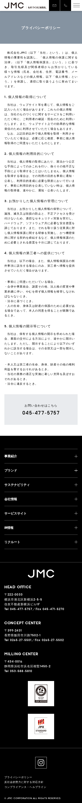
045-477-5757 (41, 412)
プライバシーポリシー (18, 777)
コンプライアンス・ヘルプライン (25, 787)
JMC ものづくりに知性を (25, 5)
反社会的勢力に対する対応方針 (24, 782)
